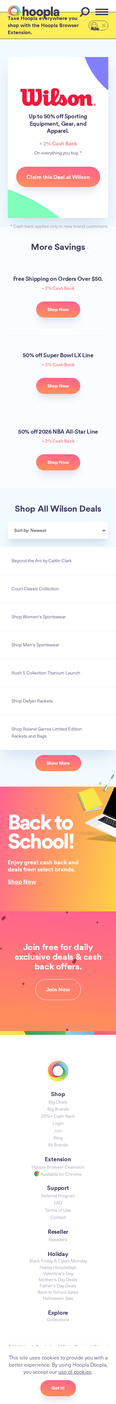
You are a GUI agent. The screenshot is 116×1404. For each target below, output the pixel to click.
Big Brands (58, 1108)
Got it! (58, 1388)
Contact (58, 1217)
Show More (58, 763)
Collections (58, 1319)
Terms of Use (58, 1210)
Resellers (58, 1239)
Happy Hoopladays (58, 1267)
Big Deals (58, 1101)
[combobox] (73, 531)
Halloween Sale (58, 1298)
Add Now (95, 28)
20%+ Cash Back (58, 1116)
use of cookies (75, 1371)
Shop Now (22, 881)
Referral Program (58, 1195)
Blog (58, 1137)
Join (58, 1130)
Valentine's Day (58, 1273)
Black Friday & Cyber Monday (58, 1261)
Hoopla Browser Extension (58, 1166)
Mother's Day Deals (58, 1279)
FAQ (58, 1202)
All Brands (58, 1144)
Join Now (58, 989)
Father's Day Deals (58, 1285)
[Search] (86, 11)
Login (58, 1123)
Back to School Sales (58, 1292)
